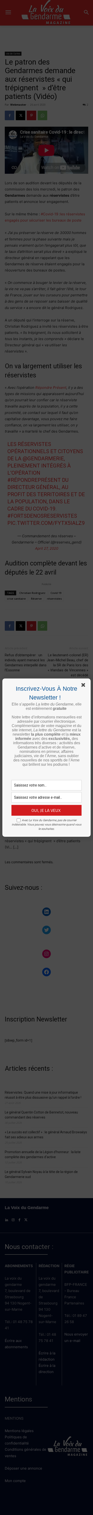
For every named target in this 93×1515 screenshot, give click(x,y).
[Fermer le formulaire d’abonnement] (84, 686)
